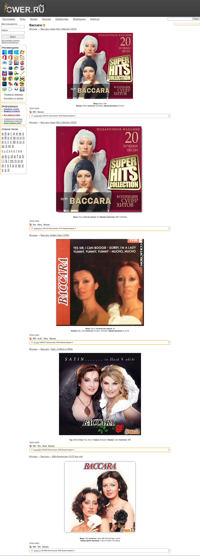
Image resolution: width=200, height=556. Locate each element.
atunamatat (38, 116)
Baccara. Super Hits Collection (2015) (59, 29)
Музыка (33, 29)
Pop (34, 224)
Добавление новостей (13, 121)
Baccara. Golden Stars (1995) (55, 235)
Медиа (33, 19)
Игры (22, 19)
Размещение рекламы (13, 119)
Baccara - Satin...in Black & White (57, 349)
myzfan (36, 342)
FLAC (40, 338)
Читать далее (34, 108)
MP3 (34, 112)
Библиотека (61, 19)
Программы (8, 19)
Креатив (46, 19)
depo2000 (37, 450)
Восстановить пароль (10, 40)
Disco (39, 224)
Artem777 (37, 550)
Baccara (41, 112)
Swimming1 (38, 228)
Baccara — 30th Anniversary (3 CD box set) (62, 456)
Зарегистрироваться (10, 43)
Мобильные (79, 19)
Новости (94, 19)
